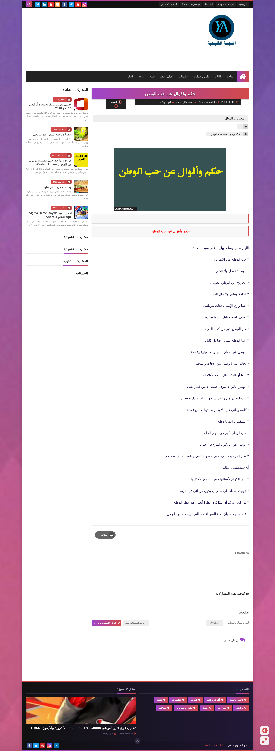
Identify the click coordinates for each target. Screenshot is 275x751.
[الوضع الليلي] (264, 730)
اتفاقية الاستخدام (169, 4)
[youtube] (78, 4)
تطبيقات (183, 76)
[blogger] (57, 4)
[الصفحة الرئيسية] (243, 76)
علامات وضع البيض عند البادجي (52, 134)
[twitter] (71, 4)
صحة (141, 76)
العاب (218, 76)
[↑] (137, 741)
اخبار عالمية (236, 699)
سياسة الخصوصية (226, 4)
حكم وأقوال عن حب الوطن (225, 134)
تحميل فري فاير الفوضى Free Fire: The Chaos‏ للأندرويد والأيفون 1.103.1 (83, 728)
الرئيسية (243, 4)
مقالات (230, 76)
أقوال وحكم (166, 76)
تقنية (152, 76)
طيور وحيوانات (201, 76)
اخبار (130, 76)
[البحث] (29, 4)
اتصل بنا (209, 4)
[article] (133, 573)
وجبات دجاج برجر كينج (58, 186)
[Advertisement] (94, 40)
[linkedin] (44, 4)
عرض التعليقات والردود (105, 622)
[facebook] (64, 4)
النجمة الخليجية (212, 745)
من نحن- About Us (191, 4)
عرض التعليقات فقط (135, 622)
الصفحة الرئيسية (185, 102)
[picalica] (62, 745)
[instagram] (84, 4)
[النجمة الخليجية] (222, 30)
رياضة (239, 707)
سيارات (222, 707)
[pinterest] (42, 745)
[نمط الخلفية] (264, 740)
